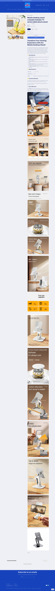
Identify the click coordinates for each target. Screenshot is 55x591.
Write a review (45, 560)
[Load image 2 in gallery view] (13, 37)
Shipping (28, 26)
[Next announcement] (49, 1)
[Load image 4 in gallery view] (21, 37)
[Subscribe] (34, 577)
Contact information (38, 588)
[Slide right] (24, 37)
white (36, 29)
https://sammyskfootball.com (11, 588)
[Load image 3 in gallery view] (17, 37)
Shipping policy (34, 588)
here (47, 89)
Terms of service (29, 588)
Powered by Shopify (16, 588)
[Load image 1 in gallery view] (9, 37)
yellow (29, 29)
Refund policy (21, 588)
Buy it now (36, 37)
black (32, 29)
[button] (7, 5)
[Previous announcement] (6, 1)
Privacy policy (25, 588)
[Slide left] (7, 37)
